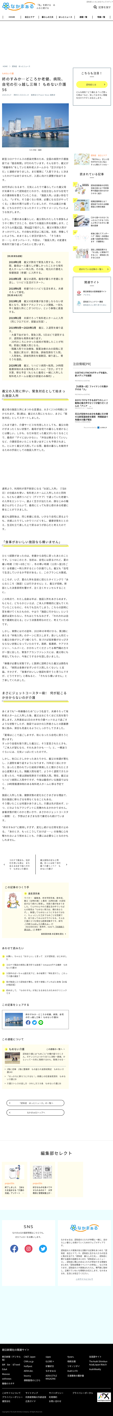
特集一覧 (101, 17)
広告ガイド (30, 1401)
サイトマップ (31, 1392)
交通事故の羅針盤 (75, 1375)
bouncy (27, 1375)
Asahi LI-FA (72, 1370)
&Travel (16, 1364)
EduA (4, 1369)
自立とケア (29, 17)
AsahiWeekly (95, 1369)
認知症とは (91, 84)
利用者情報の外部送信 (35, 1397)
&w (8, 1364)
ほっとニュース (65, 17)
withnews (6, 1378)
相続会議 (71, 1361)
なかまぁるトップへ (36, 1112)
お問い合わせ (55, 1401)
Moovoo (6, 1373)
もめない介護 (8, 73)
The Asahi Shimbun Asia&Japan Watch (98, 1363)
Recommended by (90, 427)
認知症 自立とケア (99, 155)
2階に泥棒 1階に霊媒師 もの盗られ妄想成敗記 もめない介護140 (35, 1070)
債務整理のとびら (32, 1380)
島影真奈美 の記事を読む (52, 933)
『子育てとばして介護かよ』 (37, 923)
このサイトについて (84, 1279)
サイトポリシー (56, 1392)
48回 (29, 227)
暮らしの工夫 (47, 17)
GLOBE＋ (50, 1361)
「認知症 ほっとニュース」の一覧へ (36, 1103)
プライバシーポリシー (12, 1397)
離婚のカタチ (8, 1383)
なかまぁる (51, 1370)
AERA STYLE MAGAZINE (51, 1377)
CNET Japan (29, 1356)
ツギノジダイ (73, 1366)
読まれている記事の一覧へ (91, 269)
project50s (9, 1183)
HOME (12, 17)
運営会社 (6, 1401)
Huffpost (28, 1366)
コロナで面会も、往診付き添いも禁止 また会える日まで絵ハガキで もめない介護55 (19, 864)
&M (3, 1364)
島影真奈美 (34, 893)
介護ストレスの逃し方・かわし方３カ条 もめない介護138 (34, 1083)
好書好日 (50, 1366)
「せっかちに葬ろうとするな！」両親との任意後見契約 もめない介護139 (36, 1077)
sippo (48, 1356)
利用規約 (53, 1397)
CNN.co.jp (28, 1361)
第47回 (18, 227)
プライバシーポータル (82, 1392)
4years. (70, 1356)
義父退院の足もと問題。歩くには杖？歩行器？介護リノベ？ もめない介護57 (50, 864)
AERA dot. (28, 1370)
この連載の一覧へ (54, 1049)
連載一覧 (83, 17)
